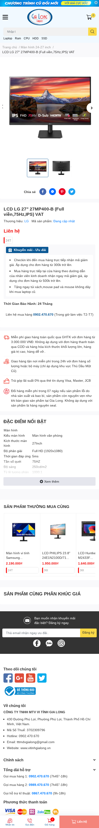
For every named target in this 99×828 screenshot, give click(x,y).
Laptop (7, 38)
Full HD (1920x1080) (47, 451)
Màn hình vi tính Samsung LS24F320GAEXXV (20, 557)
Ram (18, 38)
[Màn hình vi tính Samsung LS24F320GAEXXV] (22, 531)
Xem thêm (51, 481)
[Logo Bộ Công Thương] (49, 691)
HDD (35, 38)
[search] (92, 32)
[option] (49, 108)
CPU (27, 38)
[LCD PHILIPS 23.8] (58, 531)
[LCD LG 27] (49, 108)
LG (27, 221)
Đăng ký (88, 632)
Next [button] (92, 108)
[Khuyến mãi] (49, 3)
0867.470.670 (42, 793)
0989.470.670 (39, 785)
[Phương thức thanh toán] (31, 812)
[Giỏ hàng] (89, 17)
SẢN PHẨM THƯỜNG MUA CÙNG (36, 506)
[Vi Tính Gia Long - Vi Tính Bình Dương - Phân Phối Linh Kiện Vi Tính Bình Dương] (49, 17)
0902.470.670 (43, 314)
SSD (44, 38)
